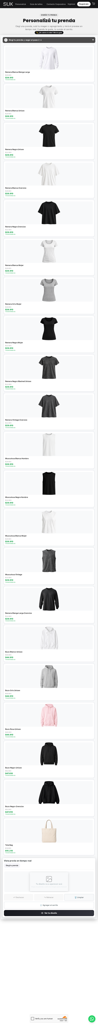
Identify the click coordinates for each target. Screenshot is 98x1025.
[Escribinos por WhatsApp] (91, 1018)
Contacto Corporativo (56, 4)
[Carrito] (93, 3)
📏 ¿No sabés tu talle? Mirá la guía (49, 32)
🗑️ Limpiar (79, 897)
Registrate (84, 4)
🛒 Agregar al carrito (49, 905)
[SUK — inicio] (8, 4)
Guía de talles (36, 4)
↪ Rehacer (49, 897)
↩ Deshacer (18, 897)
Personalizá (20, 4)
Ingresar (71, 4)
